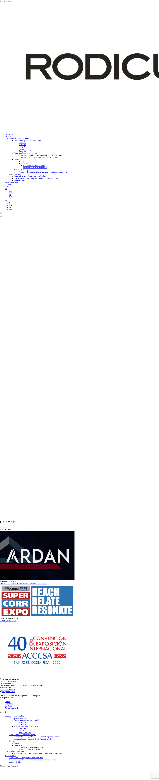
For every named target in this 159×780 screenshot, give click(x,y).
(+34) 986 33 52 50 (8, 687)
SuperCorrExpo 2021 (8, 621)
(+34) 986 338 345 (8, 690)
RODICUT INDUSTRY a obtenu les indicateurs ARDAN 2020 (23, 584)
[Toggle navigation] (1, 216)
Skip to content (5, 1)
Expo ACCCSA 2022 (8, 681)
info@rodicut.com (8, 692)
